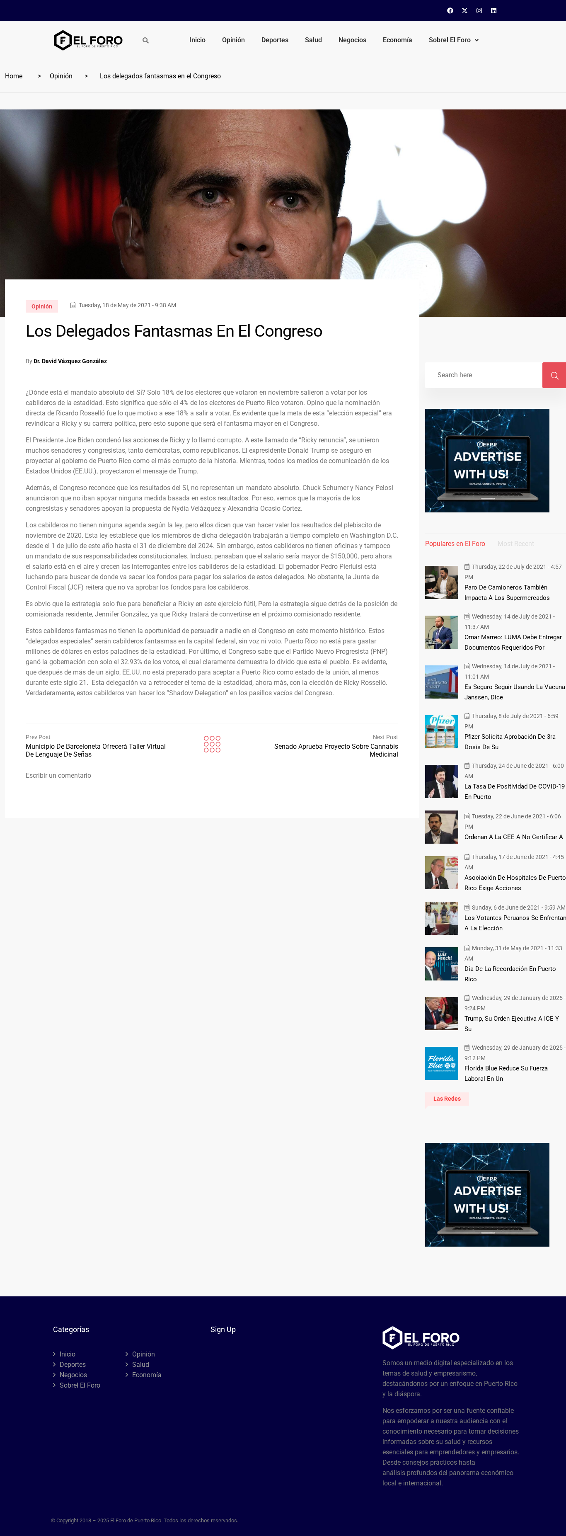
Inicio (197, 40)
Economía (397, 40)
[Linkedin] (494, 10)
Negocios (352, 40)
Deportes (274, 40)
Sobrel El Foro (450, 40)
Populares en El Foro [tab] (455, 544)
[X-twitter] (465, 10)
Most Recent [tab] (516, 544)
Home (13, 76)
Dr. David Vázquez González (70, 361)
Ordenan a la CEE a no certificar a (513, 837)
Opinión (233, 40)
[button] (454, 40)
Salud (313, 40)
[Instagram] (479, 10)
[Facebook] (450, 10)
